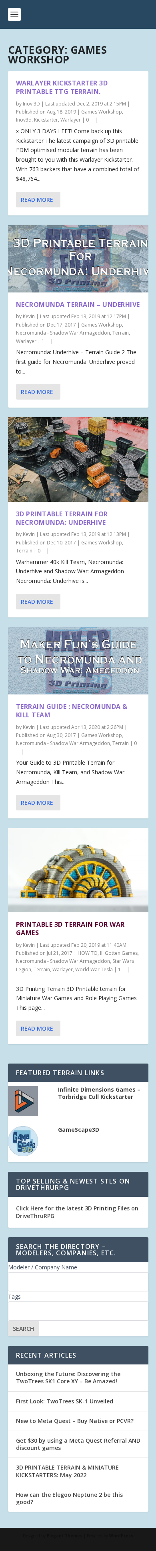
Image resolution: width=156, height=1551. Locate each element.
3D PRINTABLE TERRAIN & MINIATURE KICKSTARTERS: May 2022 (67, 1471)
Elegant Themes (64, 1536)
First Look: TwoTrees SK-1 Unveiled (64, 1401)
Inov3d (24, 119)
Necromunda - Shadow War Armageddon (63, 332)
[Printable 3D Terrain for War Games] (78, 870)
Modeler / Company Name (42, 1267)
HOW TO (88, 953)
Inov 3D (31, 103)
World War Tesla (94, 969)
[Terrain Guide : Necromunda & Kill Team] (78, 660)
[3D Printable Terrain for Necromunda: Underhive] (78, 459)
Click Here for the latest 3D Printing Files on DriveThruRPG (77, 1211)
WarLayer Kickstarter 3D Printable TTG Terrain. (62, 87)
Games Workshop (101, 111)
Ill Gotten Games (119, 953)
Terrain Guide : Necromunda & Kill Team (72, 710)
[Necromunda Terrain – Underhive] (78, 258)
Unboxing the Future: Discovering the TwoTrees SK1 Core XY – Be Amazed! (68, 1377)
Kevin (29, 316)
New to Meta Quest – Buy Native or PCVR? (75, 1421)
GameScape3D (78, 1129)
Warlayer (70, 119)
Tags (14, 1296)
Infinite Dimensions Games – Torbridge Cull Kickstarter (99, 1093)
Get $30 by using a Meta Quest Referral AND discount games (78, 1444)
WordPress (121, 1536)
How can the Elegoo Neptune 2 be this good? (69, 1498)
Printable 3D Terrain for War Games (70, 928)
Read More (37, 199)
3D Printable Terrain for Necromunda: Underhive (62, 518)
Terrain (120, 332)
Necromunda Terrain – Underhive (78, 304)
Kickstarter (46, 119)
